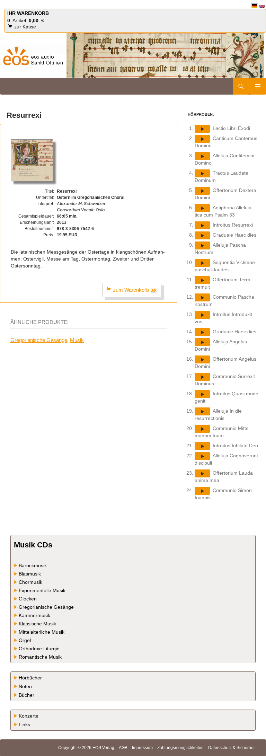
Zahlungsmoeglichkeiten (180, 747)
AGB (123, 747)
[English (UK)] (262, 5)
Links (24, 724)
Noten (25, 686)
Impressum (142, 747)
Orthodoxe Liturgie (39, 648)
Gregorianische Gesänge (38, 340)
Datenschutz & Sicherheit (232, 747)
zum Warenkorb (131, 290)
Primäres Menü (257, 86)
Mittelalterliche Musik (41, 632)
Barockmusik (33, 565)
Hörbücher (30, 677)
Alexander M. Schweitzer (81, 203)
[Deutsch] (254, 5)
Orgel (25, 640)
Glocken (28, 598)
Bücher (26, 695)
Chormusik (30, 582)
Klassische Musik (37, 623)
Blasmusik (30, 574)
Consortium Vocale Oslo (81, 210)
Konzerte (28, 716)
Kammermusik (34, 615)
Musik (77, 340)
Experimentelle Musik (42, 590)
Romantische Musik (40, 657)
